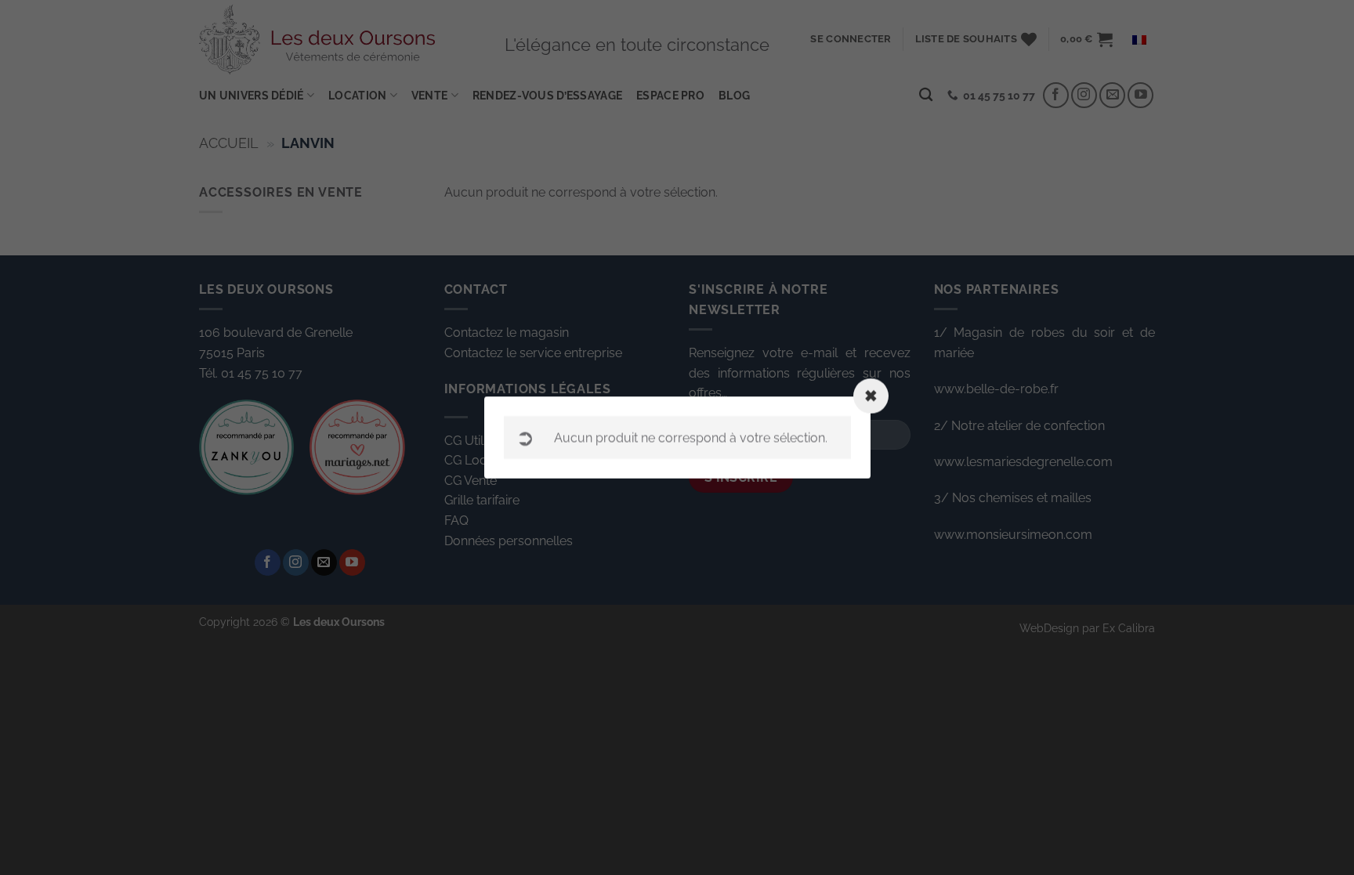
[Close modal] (871, 396)
